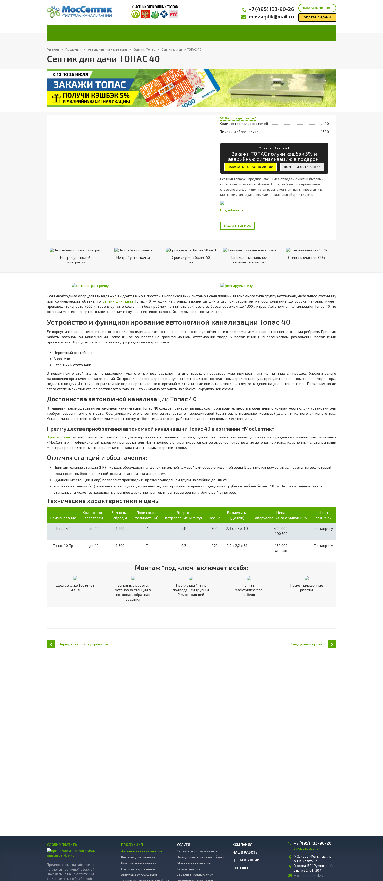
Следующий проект (307, 644)
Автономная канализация (141, 851)
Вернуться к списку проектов (83, 644)
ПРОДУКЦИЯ (132, 844)
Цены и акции (246, 860)
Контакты (242, 868)
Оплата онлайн (317, 17)
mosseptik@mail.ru (271, 16)
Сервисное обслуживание (197, 851)
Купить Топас (59, 437)
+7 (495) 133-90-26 (271, 9)
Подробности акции (302, 166)
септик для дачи (118, 301)
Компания (243, 844)
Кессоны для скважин (138, 857)
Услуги (183, 844)
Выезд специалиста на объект (201, 857)
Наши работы (246, 852)
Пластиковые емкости (138, 863)
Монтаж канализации (194, 863)
